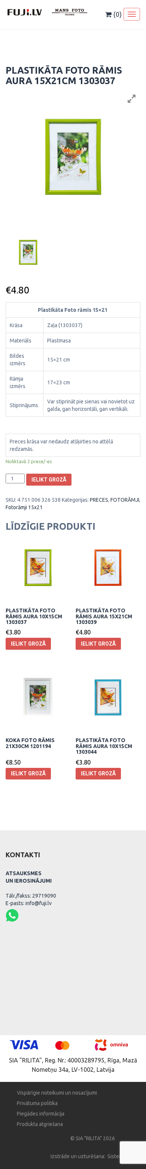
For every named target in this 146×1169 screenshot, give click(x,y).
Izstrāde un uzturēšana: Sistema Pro (93, 1156)
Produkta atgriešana (40, 1124)
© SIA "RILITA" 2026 (92, 1138)
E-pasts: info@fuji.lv (29, 903)
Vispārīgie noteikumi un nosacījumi (57, 1093)
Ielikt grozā (48, 480)
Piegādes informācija (40, 1114)
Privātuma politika (37, 1103)
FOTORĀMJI (124, 500)
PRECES (99, 500)
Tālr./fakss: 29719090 (31, 896)
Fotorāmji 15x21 (24, 507)
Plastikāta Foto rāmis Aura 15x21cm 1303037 (64, 75)
